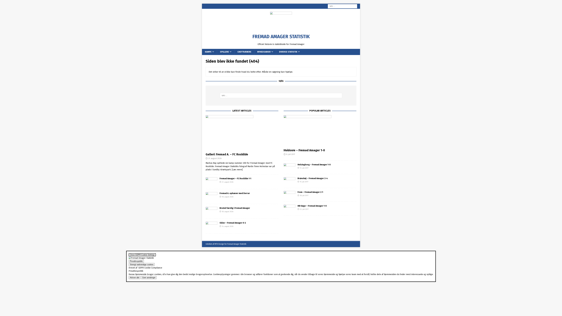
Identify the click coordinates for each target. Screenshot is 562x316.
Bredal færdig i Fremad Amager (235, 208)
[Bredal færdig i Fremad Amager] (211, 211)
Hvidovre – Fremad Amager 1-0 (304, 150)
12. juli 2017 (304, 168)
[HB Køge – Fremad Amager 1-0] (289, 208)
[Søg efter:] (342, 6)
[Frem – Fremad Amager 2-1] (289, 195)
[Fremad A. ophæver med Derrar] (211, 196)
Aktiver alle (134, 277)
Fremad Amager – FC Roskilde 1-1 (235, 178)
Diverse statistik (288, 52)
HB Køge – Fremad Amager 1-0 (312, 206)
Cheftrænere (244, 52)
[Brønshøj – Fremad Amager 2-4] (289, 181)
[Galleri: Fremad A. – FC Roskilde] (242, 133)
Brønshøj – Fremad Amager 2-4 (313, 178)
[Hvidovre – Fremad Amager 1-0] (320, 131)
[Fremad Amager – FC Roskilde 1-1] (211, 181)
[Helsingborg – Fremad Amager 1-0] (289, 167)
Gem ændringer (148, 277)
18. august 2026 (227, 197)
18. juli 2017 (304, 195)
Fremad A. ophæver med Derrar (235, 193)
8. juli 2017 (290, 154)
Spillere (224, 52)
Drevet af (145, 268)
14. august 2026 (227, 226)
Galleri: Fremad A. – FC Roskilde (227, 154)
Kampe (208, 52)
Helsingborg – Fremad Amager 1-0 (314, 164)
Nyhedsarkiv (264, 52)
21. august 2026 (215, 158)
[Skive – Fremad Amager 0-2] (211, 226)
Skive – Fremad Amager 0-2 (233, 223)
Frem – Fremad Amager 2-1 (310, 192)
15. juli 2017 (304, 182)
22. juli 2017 (304, 209)
